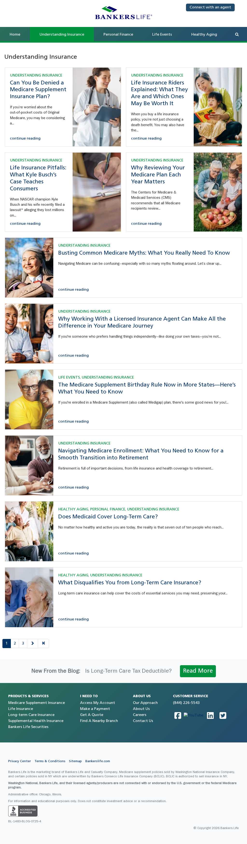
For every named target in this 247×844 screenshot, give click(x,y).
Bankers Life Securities (28, 727)
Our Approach (145, 703)
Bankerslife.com (97, 761)
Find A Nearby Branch (99, 721)
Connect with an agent (210, 7)
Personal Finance (118, 35)
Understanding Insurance (36, 75)
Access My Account (97, 703)
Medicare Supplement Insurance (36, 703)
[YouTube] (194, 715)
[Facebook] (178, 715)
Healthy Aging (204, 35)
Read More (198, 671)
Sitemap (75, 761)
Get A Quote (91, 715)
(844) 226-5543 (186, 703)
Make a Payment (95, 709)
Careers (139, 715)
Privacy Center (19, 761)
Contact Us (143, 721)
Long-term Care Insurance (31, 715)
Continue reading (25, 139)
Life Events (162, 35)
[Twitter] (223, 715)
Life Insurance (20, 709)
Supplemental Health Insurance (35, 721)
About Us (141, 709)
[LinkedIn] (210, 715)
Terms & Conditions (49, 761)
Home (15, 35)
